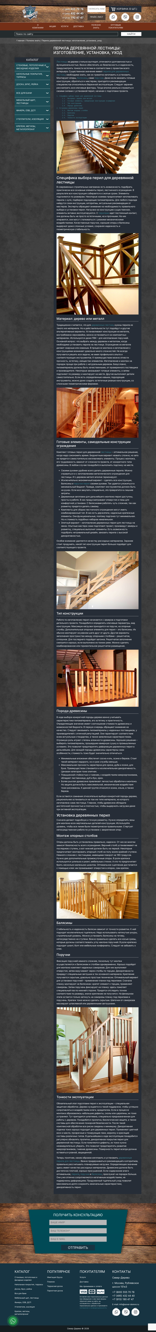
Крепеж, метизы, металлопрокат (26, 128)
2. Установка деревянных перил (71, 108)
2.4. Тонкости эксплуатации (73, 118)
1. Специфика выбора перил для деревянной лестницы (79, 96)
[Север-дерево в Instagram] (137, 17)
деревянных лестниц (103, 325)
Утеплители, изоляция (30, 119)
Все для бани (24, 93)
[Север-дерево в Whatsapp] (113, 17)
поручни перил (82, 483)
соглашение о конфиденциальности (93, 1308)
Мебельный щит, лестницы (26, 101)
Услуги (64, 26)
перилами (104, 213)
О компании (37, 26)
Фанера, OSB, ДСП (26, 110)
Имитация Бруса (54, 1277)
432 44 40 (72, 13)
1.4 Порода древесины (70, 106)
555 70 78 (72, 9)
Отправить (78, 1248)
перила (75, 1174)
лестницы (106, 452)
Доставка (78, 26)
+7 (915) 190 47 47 (123, 1299)
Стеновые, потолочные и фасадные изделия (31, 67)
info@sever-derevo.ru (129, 1304)
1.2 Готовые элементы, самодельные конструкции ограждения (86, 101)
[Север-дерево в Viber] (125, 17)
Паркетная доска (55, 1290)
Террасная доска (55, 1286)
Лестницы (62, 61)
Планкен (51, 1282)
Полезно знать (96, 26)
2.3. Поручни (66, 115)
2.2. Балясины (67, 113)
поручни (99, 78)
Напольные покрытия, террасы (29, 75)
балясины (82, 78)
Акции (52, 26)
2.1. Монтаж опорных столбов (73, 110)
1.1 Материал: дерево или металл (75, 98)
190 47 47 (72, 17)
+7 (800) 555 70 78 (123, 1292)
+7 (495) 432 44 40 (123, 1295)
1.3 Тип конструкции (70, 103)
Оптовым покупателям (115, 26)
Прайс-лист (96, 17)
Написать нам (96, 9)
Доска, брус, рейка (27, 84)
